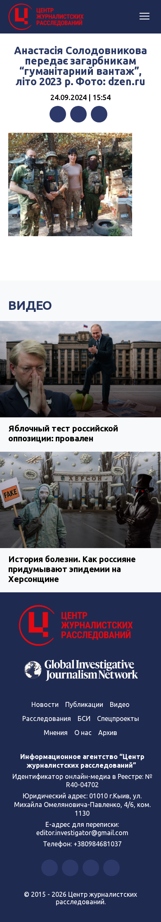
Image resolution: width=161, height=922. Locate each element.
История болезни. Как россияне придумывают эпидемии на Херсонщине (72, 569)
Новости (45, 704)
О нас (83, 732)
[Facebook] (58, 114)
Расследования (46, 718)
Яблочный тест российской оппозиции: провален (63, 433)
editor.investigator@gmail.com (82, 832)
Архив (107, 732)
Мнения (56, 732)
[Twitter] (78, 114)
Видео (30, 305)
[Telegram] (99, 114)
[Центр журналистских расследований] (47, 17)
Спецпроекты (118, 718)
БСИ (84, 718)
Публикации (84, 704)
